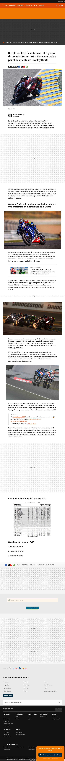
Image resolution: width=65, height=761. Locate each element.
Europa (26, 42)
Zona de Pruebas (10, 5)
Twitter (56, 5)
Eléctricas (26, 691)
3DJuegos (18, 716)
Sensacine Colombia (32, 749)
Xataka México (7, 747)
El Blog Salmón (19, 732)
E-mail (27, 67)
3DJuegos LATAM (20, 747)
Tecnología (27, 685)
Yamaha (26, 688)
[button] (18, 115)
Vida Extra (18, 719)
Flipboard (24, 67)
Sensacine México (32, 747)
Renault (47, 42)
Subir (57, 709)
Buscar (59, 702)
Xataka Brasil (7, 749)
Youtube (16, 668)
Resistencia (25, 564)
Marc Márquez (33, 42)
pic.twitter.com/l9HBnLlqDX (19, 421)
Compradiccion (7, 736)
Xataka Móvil (6, 719)
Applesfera (6, 721)
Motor (52, 42)
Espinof (29, 719)
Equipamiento (7, 688)
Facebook (59, 5)
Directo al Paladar (44, 716)
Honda (45, 688)
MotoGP (41, 5)
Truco (15, 42)
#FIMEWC (31, 419)
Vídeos (46, 682)
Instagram (62, 5)
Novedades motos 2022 (50, 691)
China (6, 42)
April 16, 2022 (31, 423)
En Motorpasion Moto (35, 267)
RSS (23, 668)
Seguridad (6, 685)
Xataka (5, 716)
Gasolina (41, 42)
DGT (11, 42)
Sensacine (30, 716)
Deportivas (20, 5)
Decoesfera (6, 734)
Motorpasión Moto (56, 719)
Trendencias (6, 732)
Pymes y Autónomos (20, 734)
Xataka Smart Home (8, 723)
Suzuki (33, 564)
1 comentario (14, 66)
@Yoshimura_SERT (19, 417)
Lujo (57, 42)
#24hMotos (37, 419)
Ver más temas (8, 695)
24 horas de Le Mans (43, 564)
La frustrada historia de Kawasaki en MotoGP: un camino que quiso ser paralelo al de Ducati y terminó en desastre (42, 272)
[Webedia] (61, 1)
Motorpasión (55, 716)
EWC (53, 564)
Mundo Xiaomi (7, 726)
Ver (33, 608)
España (21, 42)
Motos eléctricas (31, 5)
